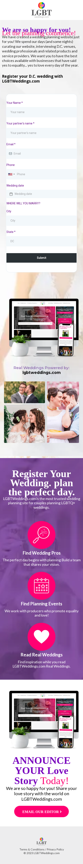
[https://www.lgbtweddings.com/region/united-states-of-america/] (41, 535)
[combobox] (11, 174)
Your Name (14, 102)
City (8, 211)
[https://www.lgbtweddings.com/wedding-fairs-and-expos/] (41, 586)
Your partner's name (20, 123)
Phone (10, 165)
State (11, 232)
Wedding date (15, 185)
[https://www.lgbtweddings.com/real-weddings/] (41, 637)
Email (11, 144)
